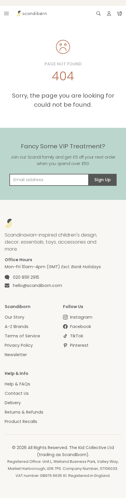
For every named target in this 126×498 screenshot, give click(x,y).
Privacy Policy (19, 345)
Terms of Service (22, 336)
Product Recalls (21, 421)
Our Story (14, 317)
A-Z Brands (16, 326)
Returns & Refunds (24, 412)
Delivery (13, 403)
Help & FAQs (17, 384)
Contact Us (17, 393)
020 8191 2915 (26, 277)
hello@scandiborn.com (37, 285)
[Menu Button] (6, 13)
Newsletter (16, 355)
